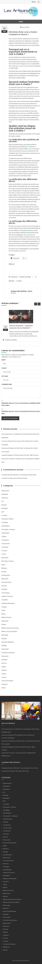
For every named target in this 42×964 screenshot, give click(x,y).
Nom (3, 360)
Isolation (4, 607)
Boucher (4, 505)
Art (2, 501)
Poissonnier (5, 649)
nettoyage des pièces (26, 230)
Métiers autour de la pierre (10, 628)
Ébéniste (4, 568)
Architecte (4, 498)
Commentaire (6, 384)
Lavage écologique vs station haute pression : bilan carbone (20, 455)
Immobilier (4, 600)
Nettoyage (4, 635)
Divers (3, 564)
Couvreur (4, 550)
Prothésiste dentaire (7, 652)
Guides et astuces (7, 596)
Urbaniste (4, 684)
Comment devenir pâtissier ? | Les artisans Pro (15, 475)
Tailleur (3, 666)
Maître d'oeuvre (6, 617)
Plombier (4, 645)
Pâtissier (4, 638)
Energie (3, 571)
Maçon (3, 614)
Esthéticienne (5, 575)
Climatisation (5, 533)
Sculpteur (4, 659)
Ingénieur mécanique (7, 603)
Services (4, 663)
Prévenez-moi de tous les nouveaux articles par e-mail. (21, 412)
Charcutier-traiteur (7, 519)
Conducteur (5, 540)
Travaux (3, 677)
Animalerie (4, 494)
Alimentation (5, 490)
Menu (34, 2)
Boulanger (4, 508)
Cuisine (3, 554)
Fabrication (4, 578)
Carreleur (4, 515)
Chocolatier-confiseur (8, 529)
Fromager (4, 589)
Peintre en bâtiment (7, 642)
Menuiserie (4, 621)
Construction (5, 543)
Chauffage (4, 522)
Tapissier (4, 670)
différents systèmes (28, 146)
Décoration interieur (7, 561)
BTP (2, 512)
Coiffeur (4, 536)
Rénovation (4, 656)
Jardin (3, 610)
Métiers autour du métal (9, 631)
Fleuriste (4, 586)
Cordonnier (4, 547)
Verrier (3, 688)
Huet (20, 281)
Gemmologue (5, 593)
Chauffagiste (5, 526)
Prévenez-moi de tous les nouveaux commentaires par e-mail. (20, 404)
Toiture (3, 674)
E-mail (4, 368)
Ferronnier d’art (6, 582)
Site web (4, 376)
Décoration (4, 557)
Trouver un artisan (25, 277)
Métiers (3, 624)
